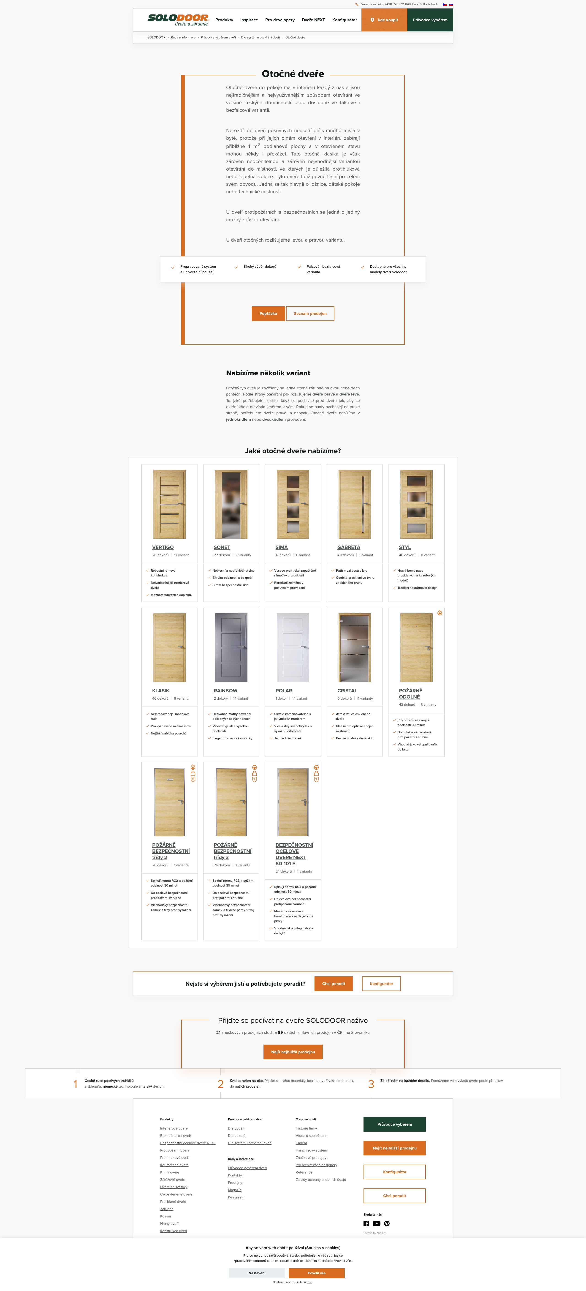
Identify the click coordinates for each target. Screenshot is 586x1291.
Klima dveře (169, 1172)
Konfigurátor (344, 20)
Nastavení (257, 1273)
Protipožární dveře (175, 1150)
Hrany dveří (169, 1223)
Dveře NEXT (313, 20)
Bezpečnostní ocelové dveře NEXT (188, 1142)
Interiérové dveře (174, 1128)
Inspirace (249, 20)
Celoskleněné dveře (176, 1194)
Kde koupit (388, 20)
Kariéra (301, 1142)
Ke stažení (236, 1197)
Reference (304, 1172)
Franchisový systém (311, 1150)
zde (309, 1282)
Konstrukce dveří (173, 1230)
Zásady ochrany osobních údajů (321, 1179)
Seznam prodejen (310, 314)
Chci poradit (333, 984)
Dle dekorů (237, 1135)
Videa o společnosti (311, 1135)
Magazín (234, 1189)
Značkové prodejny (311, 1157)
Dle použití (236, 1128)
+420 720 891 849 (398, 4)
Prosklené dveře (173, 1201)
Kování (165, 1216)
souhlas (332, 1255)
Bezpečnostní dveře (176, 1135)
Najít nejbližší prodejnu (293, 1052)
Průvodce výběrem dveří (247, 1167)
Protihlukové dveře (175, 1157)
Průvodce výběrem (430, 20)
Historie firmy (306, 1128)
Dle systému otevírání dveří (249, 1142)
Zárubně (167, 1208)
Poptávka (268, 314)
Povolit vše (317, 1273)
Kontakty (235, 1175)
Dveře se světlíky (173, 1186)
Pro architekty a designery (316, 1164)
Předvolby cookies (375, 1233)
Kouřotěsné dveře (174, 1164)
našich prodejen (247, 1086)
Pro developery (280, 20)
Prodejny (235, 1182)
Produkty (224, 20)
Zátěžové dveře (172, 1179)
